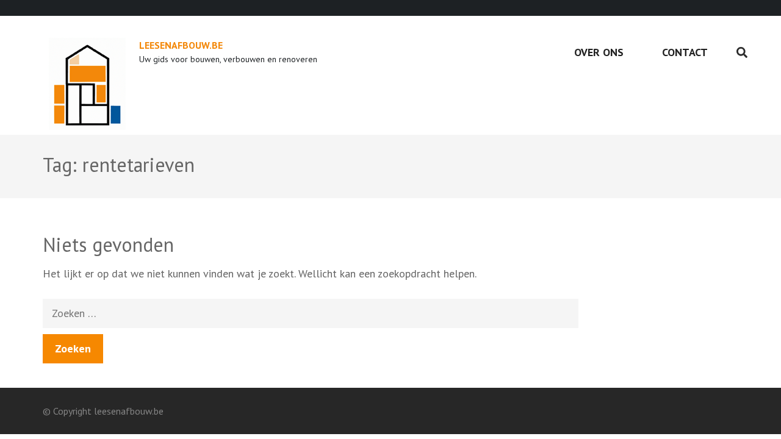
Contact (685, 52)
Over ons (599, 52)
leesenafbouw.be (181, 45)
